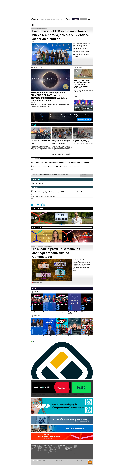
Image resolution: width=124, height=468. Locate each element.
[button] (59, 224)
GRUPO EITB (83, 19)
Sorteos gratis (68, 447)
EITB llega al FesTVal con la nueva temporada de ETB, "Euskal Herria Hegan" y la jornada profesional (83, 84)
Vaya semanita (33, 449)
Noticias (42, 19)
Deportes (47, 19)
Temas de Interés (68, 450)
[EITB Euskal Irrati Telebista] (35, 19)
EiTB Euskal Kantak (40, 451)
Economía (45, 447)
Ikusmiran (45, 450)
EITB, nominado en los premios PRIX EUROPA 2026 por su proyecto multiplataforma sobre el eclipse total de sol (49, 96)
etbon (38, 228)
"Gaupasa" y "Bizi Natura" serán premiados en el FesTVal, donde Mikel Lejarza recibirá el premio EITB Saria (84, 108)
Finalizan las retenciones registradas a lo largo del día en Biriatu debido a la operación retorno (55, 166)
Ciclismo (49, 454)
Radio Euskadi (39, 447)
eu (91, 19)
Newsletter (75, 445)
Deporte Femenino (51, 452)
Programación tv (33, 446)
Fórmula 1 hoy (50, 450)
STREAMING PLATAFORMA (40, 395)
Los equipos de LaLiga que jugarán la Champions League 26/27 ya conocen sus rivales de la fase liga (57, 192)
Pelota (49, 453)
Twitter (75, 447)
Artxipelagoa (39, 454)
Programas (38, 452)
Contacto (78, 460)
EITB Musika (39, 450)
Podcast (38, 453)
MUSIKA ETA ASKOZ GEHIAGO (61, 395)
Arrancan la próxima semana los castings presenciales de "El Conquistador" (56, 252)
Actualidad (45, 446)
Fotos (59, 447)
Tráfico (66, 446)
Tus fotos (84, 174)
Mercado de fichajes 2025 (52, 451)
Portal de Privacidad (47, 460)
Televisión (53, 19)
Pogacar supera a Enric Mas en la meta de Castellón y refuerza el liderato (50, 200)
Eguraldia (45, 451)
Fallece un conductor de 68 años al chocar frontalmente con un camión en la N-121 (52, 171)
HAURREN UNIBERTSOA (79, 395)
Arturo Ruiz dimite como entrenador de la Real (43, 196)
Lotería (66, 449)
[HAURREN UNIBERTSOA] (81, 387)
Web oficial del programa (37, 282)
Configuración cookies (67, 460)
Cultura (45, 449)
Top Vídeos (59, 446)
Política (45, 448)
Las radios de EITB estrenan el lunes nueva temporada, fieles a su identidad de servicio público (60, 35)
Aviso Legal (54, 460)
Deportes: (50, 445)
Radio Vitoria (39, 448)
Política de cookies (59, 460)
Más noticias (35, 158)
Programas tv (33, 447)
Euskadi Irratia (39, 446)
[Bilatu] (89, 20)
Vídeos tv (32, 448)
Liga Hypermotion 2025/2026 (52, 449)
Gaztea (38, 449)
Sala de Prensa (68, 451)
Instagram (75, 448)
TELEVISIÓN (38, 205)
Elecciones (67, 448)
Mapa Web (83, 460)
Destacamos (39, 209)
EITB (33, 25)
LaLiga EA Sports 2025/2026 (52, 447)
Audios (59, 448)
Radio (57, 19)
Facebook (75, 446)
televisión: (33, 445)
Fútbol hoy (49, 446)
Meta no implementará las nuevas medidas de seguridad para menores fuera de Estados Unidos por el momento (60, 162)
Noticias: (46, 445)
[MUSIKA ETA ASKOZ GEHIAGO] (61, 387)
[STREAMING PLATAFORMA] (42, 387)
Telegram (75, 449)
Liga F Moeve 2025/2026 (52, 448)
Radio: (38, 445)
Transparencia (74, 460)
